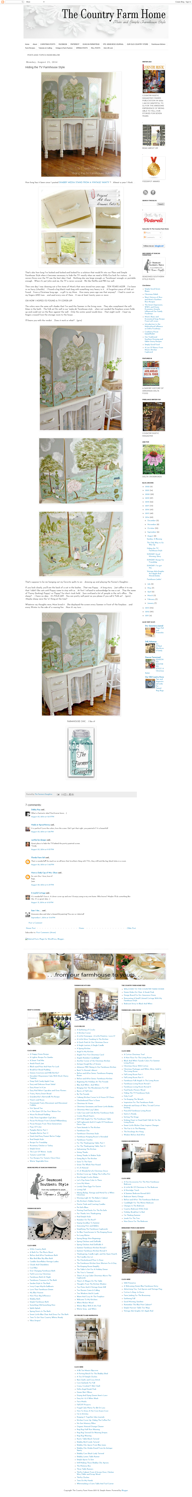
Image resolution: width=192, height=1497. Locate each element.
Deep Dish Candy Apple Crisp (42, 1081)
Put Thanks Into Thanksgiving (89, 1214)
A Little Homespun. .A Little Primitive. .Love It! (96, 1036)
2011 (147, 616)
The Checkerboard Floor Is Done (90, 1260)
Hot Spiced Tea (36, 1108)
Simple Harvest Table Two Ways (137, 1308)
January (150, 603)
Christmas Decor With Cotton (136, 1066)
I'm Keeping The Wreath (133, 1099)
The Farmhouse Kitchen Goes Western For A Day (97, 1263)
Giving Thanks (82, 1152)
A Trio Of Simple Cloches (87, 1377)
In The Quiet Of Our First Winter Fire (45, 1111)
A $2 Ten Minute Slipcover (87, 1371)
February (151, 599)
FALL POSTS (95, 48)
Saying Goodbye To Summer (88, 1223)
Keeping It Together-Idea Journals (90, 1417)
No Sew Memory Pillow (86, 1423)
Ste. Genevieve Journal (154, 626)
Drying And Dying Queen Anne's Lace (92, 1395)
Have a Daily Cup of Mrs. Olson (44, 873)
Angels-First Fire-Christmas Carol (90, 1055)
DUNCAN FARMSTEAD (91, 44)
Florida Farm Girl (38, 858)
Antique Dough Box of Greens (89, 1064)
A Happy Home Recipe (39, 1054)
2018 (147, 502)
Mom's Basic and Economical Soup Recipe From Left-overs (155, 319)
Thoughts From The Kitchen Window (91, 1284)
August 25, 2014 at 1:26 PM (42, 832)
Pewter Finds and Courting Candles (91, 1204)
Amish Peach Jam (37, 1064)
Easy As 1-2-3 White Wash (87, 1398)
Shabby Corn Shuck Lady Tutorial (90, 1454)
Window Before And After (134, 1135)
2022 (147, 487)
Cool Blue (33, 1268)
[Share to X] (67, 794)
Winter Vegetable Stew (39, 1161)
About (35, 44)
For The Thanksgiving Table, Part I (91, 1143)
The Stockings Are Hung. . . (135, 1132)
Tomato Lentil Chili (37, 1155)
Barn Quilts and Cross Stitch (88, 1380)
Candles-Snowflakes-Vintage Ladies (44, 1262)
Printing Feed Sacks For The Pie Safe (92, 1210)
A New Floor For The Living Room (138, 1058)
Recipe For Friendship (38, 1143)
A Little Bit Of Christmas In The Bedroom (141, 1187)
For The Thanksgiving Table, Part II (91, 1146)
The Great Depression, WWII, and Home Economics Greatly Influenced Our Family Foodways (154, 309)
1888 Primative (130, 1283)
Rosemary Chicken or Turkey (41, 1146)
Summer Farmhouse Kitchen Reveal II (92, 1251)
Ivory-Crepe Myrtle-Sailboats (42, 1286)
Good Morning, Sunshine (133, 1302)
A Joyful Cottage (38, 893)
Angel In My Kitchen (85, 1052)
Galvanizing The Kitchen (86, 1149)
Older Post (131, 928)
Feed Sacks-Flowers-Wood (134, 1090)
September (152, 532)
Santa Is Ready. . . (131, 1114)
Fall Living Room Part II (133, 1078)
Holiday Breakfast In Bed (134, 1212)
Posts (148, 233)
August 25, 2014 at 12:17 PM (42, 817)
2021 (147, 490)
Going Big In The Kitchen (87, 1159)
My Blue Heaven (36, 1293)
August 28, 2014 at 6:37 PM (42, 885)
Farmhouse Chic (83, 1131)
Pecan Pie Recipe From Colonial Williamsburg (48, 1121)
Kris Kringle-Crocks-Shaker (87, 1177)
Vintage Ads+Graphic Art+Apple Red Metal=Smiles (155, 573)
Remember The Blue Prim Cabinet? (138, 1305)
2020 (147, 494)
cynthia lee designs (38, 840)
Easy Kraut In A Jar (38, 1088)
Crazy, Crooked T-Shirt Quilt (88, 1386)
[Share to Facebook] (70, 794)
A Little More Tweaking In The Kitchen (92, 1039)
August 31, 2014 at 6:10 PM (42, 903)
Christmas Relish (151, 294)
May (149, 588)
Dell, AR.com (108, 48)
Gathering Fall (129, 1299)
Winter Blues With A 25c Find (89, 1306)
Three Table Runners (85, 1469)
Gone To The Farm (84, 1162)
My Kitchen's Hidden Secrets (88, 1201)
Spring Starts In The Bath (40, 1311)
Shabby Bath (35, 1299)
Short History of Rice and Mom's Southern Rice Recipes (153, 299)
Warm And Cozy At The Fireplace (90, 1297)
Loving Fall (81, 1190)
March (150, 596)
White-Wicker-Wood (85, 1303)
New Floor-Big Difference (40, 1296)
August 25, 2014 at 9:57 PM (42, 850)
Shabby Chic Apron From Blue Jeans (91, 1445)
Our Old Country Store (154, 677)
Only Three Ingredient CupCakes (43, 1118)
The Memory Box (84, 1466)
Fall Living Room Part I (133, 1075)
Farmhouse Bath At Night (40, 1277)
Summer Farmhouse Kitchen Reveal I (91, 1248)
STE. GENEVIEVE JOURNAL (113, 44)
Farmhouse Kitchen (158, 44)
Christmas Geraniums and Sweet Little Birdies (95, 1107)
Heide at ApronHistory (40, 825)
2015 (147, 513)
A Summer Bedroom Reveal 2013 (137, 1193)
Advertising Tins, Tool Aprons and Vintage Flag (143, 1289)
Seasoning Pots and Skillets (88, 1226)
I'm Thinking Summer (132, 1215)
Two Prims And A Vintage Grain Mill (91, 1287)
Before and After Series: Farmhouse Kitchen (94, 1079)
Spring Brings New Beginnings (89, 1239)
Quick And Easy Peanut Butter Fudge (45, 1136)
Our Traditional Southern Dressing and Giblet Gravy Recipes (154, 339)
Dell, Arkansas (151, 642)
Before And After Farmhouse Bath (44, 1255)
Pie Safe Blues (82, 1207)
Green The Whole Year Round (89, 1165)
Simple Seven (35, 1149)
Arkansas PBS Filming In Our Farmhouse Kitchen (96, 1067)
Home (27, 44)
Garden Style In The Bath (40, 1283)
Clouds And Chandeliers (39, 1265)
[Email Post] (58, 794)
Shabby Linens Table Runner (88, 1457)
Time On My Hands (85, 1481)
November (152, 525)
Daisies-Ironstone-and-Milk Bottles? (44, 1073)
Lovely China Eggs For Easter (89, 1187)
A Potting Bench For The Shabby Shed (92, 1374)
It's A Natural (82, 1168)
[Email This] (62, 794)
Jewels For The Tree (132, 1218)
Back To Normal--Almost (87, 1070)
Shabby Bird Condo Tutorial (88, 1442)
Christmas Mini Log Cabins (88, 1110)
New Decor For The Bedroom (136, 1221)
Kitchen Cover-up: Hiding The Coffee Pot (93, 1174)
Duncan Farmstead (153, 657)
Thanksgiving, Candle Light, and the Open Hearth (97, 1254)
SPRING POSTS (82, 48)
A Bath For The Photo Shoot (41, 1252)
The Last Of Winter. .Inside (41, 1152)
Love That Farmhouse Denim (41, 1290)
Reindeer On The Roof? (86, 1220)
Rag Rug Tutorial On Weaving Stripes (92, 1433)
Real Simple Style (37, 1139)
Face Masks (82, 1402)
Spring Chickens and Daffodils (89, 1242)
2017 (147, 506)
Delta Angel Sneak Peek (86, 1389)
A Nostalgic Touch (131, 1190)
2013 (147, 608)
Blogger (125, 1491)
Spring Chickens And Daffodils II (90, 1245)
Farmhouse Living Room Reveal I (137, 1084)
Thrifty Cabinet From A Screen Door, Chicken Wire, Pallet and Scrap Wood (95, 1473)
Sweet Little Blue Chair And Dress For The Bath (49, 1315)
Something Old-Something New (42, 1305)
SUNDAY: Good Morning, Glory (154, 555)
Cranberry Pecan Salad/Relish (151, 333)
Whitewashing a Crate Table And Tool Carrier (95, 1484)
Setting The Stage (131, 1117)
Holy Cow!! (128, 1096)
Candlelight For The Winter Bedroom (139, 1203)
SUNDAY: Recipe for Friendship (155, 561)
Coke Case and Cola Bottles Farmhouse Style (95, 1113)
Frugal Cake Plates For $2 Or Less (91, 1408)
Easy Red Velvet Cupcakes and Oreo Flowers (48, 1091)
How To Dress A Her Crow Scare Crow (92, 1411)
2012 (147, 612)
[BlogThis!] (65, 794)
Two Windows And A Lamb (88, 1293)
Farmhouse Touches (85, 1140)
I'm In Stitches (82, 1414)
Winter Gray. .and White (86, 1309)
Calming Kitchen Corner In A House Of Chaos (95, 1097)
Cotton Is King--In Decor (134, 1292)
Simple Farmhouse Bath (39, 1302)
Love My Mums (83, 1183)
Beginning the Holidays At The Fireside (92, 1082)
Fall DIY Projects (84, 1405)
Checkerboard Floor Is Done (88, 1100)
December (151, 521)
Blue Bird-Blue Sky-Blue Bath (41, 1258)
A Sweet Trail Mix (37, 1061)
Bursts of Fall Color (85, 1091)
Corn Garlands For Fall (86, 1383)
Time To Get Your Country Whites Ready (46, 1318)
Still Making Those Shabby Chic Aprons (93, 1463)
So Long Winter (83, 1235)
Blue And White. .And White (88, 1085)
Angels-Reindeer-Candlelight (88, 1058)
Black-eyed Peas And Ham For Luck (44, 1067)
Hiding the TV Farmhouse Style (154, 549)
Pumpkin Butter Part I (39, 1130)
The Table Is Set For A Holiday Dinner (92, 1269)
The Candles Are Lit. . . (86, 1257)
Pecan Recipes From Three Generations (46, 1124)
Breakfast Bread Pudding (40, 1070)
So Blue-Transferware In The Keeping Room (94, 1232)
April (149, 592)
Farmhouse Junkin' (154, 579)
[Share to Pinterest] (72, 794)
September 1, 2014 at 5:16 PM (43, 918)
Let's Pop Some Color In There (89, 1180)
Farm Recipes (30, 48)
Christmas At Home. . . (86, 1104)
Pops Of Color (36, 1127)
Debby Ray (35, 810)
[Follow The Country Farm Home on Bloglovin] (153, 247)
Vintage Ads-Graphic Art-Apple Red (138, 1311)
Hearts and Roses (37, 1100)
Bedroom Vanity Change (133, 1197)
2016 (147, 510)
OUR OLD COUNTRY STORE (137, 44)
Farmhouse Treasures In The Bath (43, 1280)
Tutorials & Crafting (45, 48)
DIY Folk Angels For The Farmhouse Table (94, 1119)
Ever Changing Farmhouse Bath (42, 1271)
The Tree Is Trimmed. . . (86, 1273)
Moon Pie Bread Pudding (40, 1115)
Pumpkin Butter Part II (39, 1133)
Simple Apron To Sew (85, 1460)
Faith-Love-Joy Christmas (40, 1274)
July (149, 584)
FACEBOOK (63, 44)
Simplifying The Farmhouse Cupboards (92, 1229)
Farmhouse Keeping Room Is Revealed (92, 1137)
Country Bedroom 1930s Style (136, 1209)
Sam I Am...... (36, 911)
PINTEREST (75, 44)
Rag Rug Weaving (84, 1436)
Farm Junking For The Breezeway (137, 1295)
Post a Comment (35, 923)
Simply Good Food (152, 345)
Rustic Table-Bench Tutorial (88, 1439)
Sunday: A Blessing (154, 539)
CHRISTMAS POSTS (47, 44)
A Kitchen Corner (84, 1033)
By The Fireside (83, 1094)
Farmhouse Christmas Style (88, 1134)
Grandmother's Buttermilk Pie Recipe (45, 1097)
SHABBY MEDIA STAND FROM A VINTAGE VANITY (84, 182)
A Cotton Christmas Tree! (134, 1055)
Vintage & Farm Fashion (64, 48)
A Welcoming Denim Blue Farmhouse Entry (141, 1286)
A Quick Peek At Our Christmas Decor (92, 1042)
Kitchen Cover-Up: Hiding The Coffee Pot (94, 1420)
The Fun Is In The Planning (134, 1129)
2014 (147, 517)
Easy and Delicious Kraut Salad (42, 1084)
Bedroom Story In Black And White (138, 1004)
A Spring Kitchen (83, 1049)
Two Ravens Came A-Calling (88, 1290)
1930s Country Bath (38, 1249)
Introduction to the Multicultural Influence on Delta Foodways (154, 326)
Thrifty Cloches (83, 1477)
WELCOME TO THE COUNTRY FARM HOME (144, 989)
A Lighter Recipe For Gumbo (41, 1057)
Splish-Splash (35, 1308)
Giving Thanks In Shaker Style (89, 1155)
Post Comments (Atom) (46, 933)
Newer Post (31, 928)
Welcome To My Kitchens (87, 1300)
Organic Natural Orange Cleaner (90, 1427)
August (150, 536)
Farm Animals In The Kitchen (88, 1128)
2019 (147, 498)
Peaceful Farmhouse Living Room (137, 1111)
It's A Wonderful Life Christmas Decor (92, 1171)
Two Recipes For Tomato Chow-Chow (45, 1158)
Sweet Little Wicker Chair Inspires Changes (141, 1125)
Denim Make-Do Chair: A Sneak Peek (139, 992)
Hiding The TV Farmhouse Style (137, 1093)
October (151, 528)
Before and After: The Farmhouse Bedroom (141, 1200)
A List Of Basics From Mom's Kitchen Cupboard (154, 350)
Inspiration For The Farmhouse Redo (138, 1102)
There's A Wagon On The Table (89, 1281)
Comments (150, 237)
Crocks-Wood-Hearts (85, 1116)
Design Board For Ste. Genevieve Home (140, 995)
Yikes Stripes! (35, 1321)
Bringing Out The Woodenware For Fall (92, 1088)
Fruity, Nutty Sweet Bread (40, 1094)
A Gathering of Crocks (86, 1030)
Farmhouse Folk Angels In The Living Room (141, 1081)
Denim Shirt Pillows (84, 1392)
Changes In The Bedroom (134, 1206)
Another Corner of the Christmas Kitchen (93, 1061)
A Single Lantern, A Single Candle (90, 1045)
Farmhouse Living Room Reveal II (137, 1087)
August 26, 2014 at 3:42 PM (42, 865)
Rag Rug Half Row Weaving (88, 1430)
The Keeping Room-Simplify (88, 1266)
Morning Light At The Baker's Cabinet (92, 1198)
